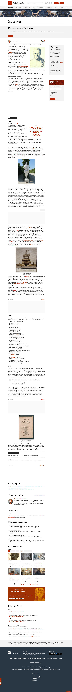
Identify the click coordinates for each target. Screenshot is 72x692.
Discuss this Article (14, 453)
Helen (17, 334)
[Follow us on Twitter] (33, 663)
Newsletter (20, 658)
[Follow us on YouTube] (41, 663)
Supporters (55, 658)
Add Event (52, 49)
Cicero (14, 290)
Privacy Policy (39, 658)
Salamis (31, 227)
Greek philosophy (13, 155)
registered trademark (43, 670)
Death (51, 67)
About (56, 7)
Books (25, 455)
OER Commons (39, 643)
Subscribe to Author (25, 44)
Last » (37, 584)
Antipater (13, 356)
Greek (31, 244)
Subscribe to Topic (17, 44)
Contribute (41, 7)
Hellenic (27, 276)
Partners (50, 658)
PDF (41, 44)
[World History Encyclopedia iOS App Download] (52, 654)
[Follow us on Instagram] (39, 663)
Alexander (13, 357)
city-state (25, 282)
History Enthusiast (54, 92)
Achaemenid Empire (19, 283)
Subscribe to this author (39, 495)
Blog (28, 658)
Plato (23, 155)
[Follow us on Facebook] (31, 663)
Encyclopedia (19, 7)
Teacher (52, 93)
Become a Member (13, 598)
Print (37, 44)
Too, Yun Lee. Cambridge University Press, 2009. (21, 489)
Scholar (52, 96)
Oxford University (33, 642)
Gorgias (16, 84)
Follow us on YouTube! (13, 117)
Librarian (52, 95)
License (35, 455)
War (18, 123)
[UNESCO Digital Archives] (36, 677)
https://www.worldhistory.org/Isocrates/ (16, 611)
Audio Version (32, 44)
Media (34, 7)
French (10, 513)
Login (62, 7)
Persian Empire (15, 245)
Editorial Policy (33, 658)
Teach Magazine (56, 643)
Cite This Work (30, 455)
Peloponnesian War (23, 66)
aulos (18, 74)
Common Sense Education (58, 642)
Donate (21, 598)
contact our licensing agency (29, 636)
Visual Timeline (58, 49)
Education (27, 7)
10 (30, 584)
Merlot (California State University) (29, 643)
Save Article (10, 44)
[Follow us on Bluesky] (35, 663)
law (36, 130)
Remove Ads (42, 299)
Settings (60, 658)
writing (10, 52)
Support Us (49, 7)
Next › (33, 584)
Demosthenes (17, 153)
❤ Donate (11, 35)
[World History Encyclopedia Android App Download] (59, 654)
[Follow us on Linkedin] (37, 663)
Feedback (24, 658)
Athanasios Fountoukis (16, 40)
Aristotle (41, 155)
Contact (15, 658)
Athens (19, 64)
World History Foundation (27, 666)
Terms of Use (45, 658)
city (18, 230)
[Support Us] (0, 681)
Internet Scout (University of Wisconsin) (15, 643)
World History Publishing (24, 667)
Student (52, 94)
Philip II (13, 354)
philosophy (34, 148)
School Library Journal (48, 643)
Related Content (20, 455)
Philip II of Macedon (28, 240)
